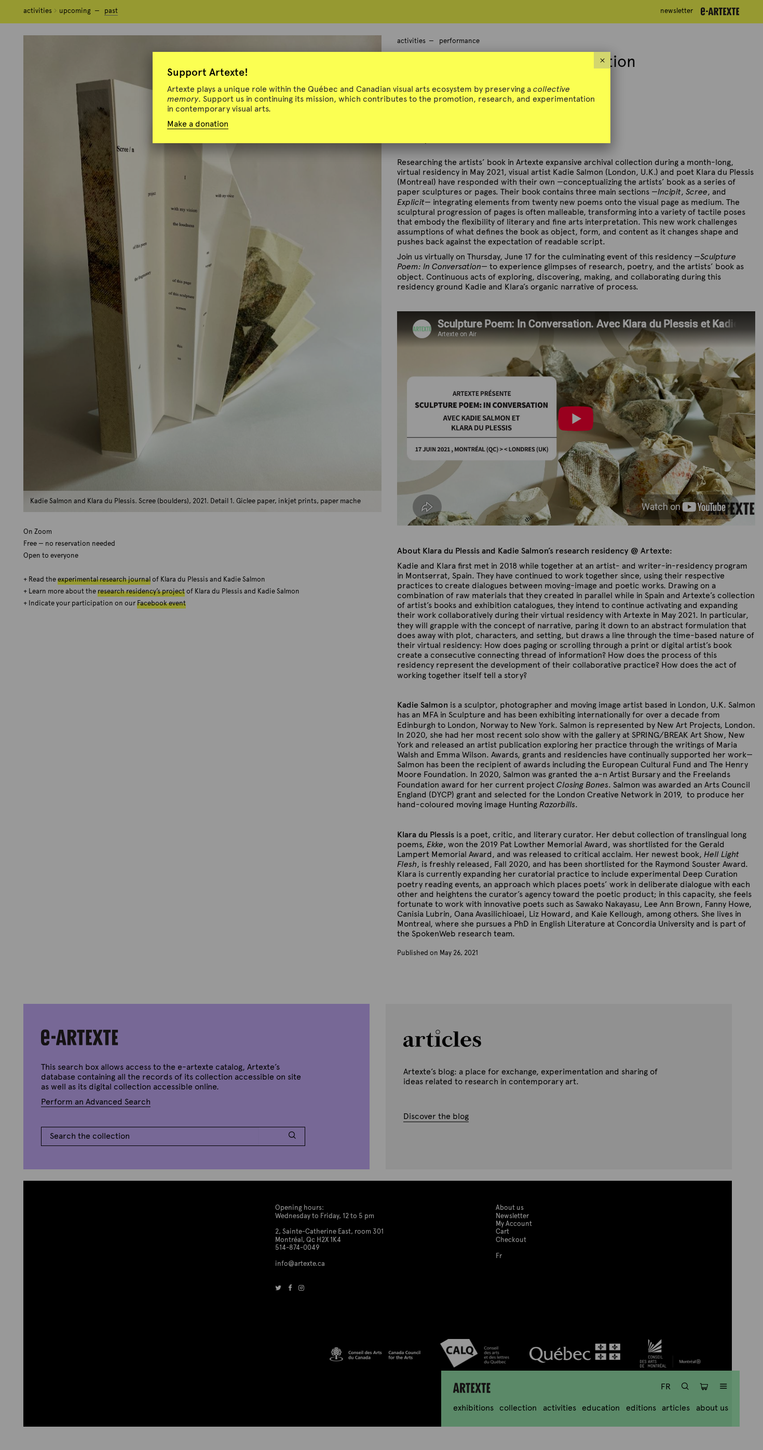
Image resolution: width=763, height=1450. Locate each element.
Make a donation (197, 124)
